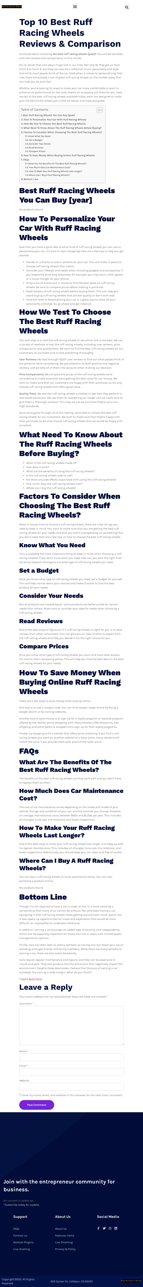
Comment (26, 1003)
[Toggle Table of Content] (98, 110)
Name (24, 1051)
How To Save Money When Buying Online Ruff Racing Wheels (59, 155)
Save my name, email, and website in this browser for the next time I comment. (72, 1095)
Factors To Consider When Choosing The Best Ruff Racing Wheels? (63, 132)
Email (23, 1065)
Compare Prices (37, 151)
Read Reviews (36, 147)
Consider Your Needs (40, 143)
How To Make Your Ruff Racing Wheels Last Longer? (55, 171)
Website (24, 1080)
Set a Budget (35, 140)
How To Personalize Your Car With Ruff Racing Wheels (55, 119)
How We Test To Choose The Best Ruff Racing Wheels (55, 123)
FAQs (26, 159)
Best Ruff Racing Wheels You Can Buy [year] (48, 115)
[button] (75, 6)
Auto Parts (35, 979)
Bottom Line (31, 179)
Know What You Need (39, 136)
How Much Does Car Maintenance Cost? (49, 167)
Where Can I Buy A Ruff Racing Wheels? (49, 175)
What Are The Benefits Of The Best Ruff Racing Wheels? (57, 163)
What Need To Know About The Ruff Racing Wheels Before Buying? (62, 127)
